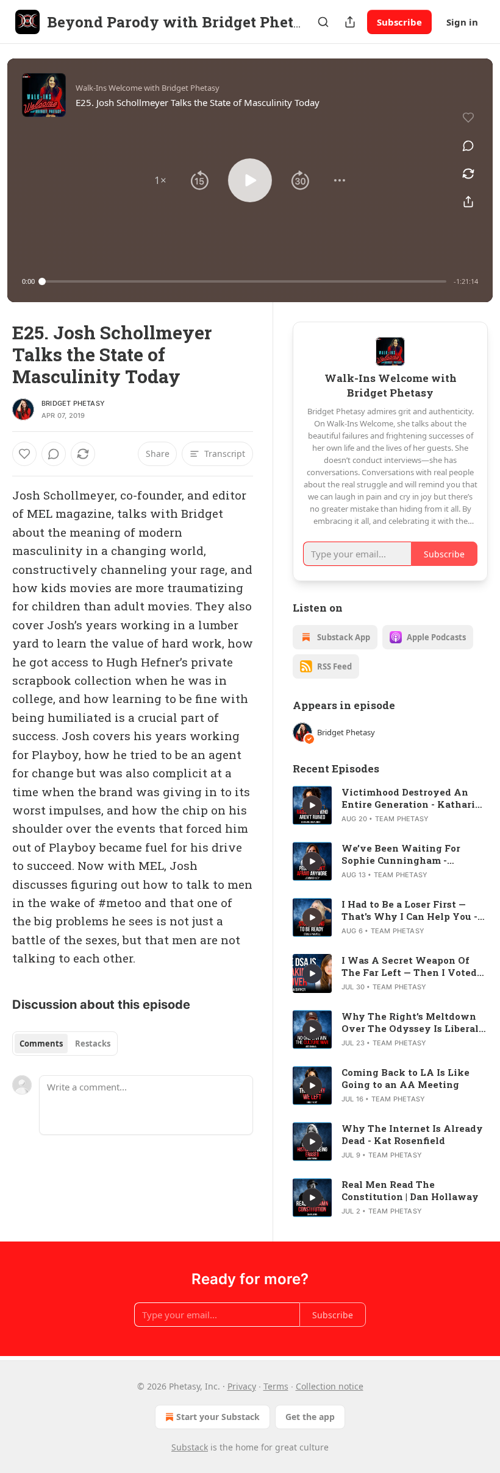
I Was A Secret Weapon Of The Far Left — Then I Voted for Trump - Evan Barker (409, 966)
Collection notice (329, 1386)
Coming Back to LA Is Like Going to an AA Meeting (405, 1078)
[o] (312, 805)
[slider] (244, 281)
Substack (189, 1447)
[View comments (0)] (468, 145)
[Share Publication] (350, 22)
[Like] (24, 454)
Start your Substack (218, 1416)
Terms (275, 1386)
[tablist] (65, 1043)
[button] (160, 180)
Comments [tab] (41, 1043)
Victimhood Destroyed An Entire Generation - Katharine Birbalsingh (414, 798)
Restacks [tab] (92, 1043)
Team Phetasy (402, 818)
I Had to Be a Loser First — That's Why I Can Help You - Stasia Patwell (409, 910)
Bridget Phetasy (73, 403)
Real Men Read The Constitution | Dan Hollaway (410, 1190)
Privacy (241, 1386)
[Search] (323, 22)
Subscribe (399, 22)
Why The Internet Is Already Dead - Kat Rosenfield (412, 1134)
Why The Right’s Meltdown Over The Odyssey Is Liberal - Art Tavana (413, 1022)
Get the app (310, 1416)
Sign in (462, 22)
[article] (390, 805)
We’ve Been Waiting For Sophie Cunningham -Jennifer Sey (400, 854)
